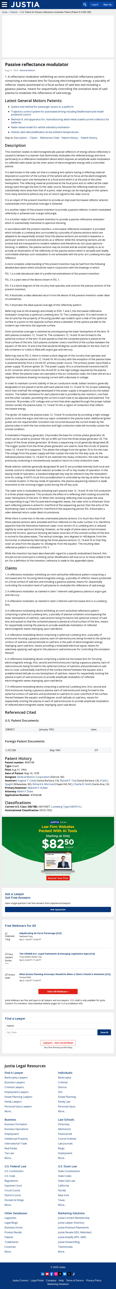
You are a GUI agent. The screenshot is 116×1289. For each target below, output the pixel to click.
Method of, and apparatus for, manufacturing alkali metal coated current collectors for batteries (60, 121)
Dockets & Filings (14, 1200)
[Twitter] (69, 1274)
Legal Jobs (10, 1218)
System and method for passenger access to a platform (42, 106)
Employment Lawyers (17, 1092)
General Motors (27, 70)
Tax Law (9, 1153)
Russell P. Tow (68, 780)
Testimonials (65, 1246)
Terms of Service (75, 1280)
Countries (10, 1246)
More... (8, 1111)
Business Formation (16, 1124)
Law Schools (66, 1119)
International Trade (16, 1143)
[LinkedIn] (43, 1274)
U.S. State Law (67, 1166)
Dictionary (64, 1124)
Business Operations (16, 1129)
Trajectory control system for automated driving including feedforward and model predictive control (57, 113)
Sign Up (107, 4)
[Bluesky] (64, 1274)
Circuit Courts (12, 1190)
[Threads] (60, 1274)
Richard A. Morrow (43, 784)
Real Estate (11, 1148)
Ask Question (58, 909)
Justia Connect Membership (73, 1218)
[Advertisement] (58, 36)
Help (61, 1280)
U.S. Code (10, 1176)
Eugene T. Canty (27, 780)
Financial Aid (65, 1134)
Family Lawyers (13, 1101)
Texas (61, 1200)
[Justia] (25, 4)
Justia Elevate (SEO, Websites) (74, 1232)
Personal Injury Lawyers (18, 1106)
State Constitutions (69, 1171)
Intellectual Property (16, 1138)
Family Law (64, 1101)
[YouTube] (47, 1274)
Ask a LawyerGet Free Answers (18, 896)
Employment (12, 1134)
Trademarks (11, 1242)
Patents (14, 12)
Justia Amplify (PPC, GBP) (72, 1237)
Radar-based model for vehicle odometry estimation (40, 127)
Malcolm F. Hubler (38, 787)
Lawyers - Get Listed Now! (58, 1042)
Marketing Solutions (71, 1213)
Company (51, 1280)
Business (10, 1119)
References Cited (49, 137)
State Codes (64, 1176)
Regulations (11, 1180)
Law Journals (65, 1143)
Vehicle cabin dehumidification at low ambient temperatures (45, 132)
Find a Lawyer (15, 1018)
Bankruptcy (64, 1077)
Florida (62, 1190)
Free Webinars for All (20, 926)
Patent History (69, 137)
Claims (33, 137)
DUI (60, 1092)
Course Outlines (67, 1138)
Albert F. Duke (25, 791)
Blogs (61, 1148)
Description (20, 137)
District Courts (13, 1195)
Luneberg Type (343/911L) (66, 806)
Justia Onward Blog (69, 1242)
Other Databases (16, 1213)
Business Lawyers (15, 1082)
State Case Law (66, 1180)
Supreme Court (13, 1185)
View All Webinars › (58, 991)
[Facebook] (51, 1274)
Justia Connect (20, 1280)
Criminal (62, 1082)
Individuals (65, 1072)
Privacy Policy (93, 1280)
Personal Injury (66, 1106)
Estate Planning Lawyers (18, 1096)
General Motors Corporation (33, 777)
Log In (95, 4)
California (63, 1185)
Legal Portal (37, 1280)
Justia (4, 12)
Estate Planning (67, 1096)
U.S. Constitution (14, 1171)
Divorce (62, 1087)
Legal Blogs (11, 1222)
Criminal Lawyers (14, 1087)
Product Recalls (13, 1232)
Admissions (64, 1129)
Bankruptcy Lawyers (16, 1077)
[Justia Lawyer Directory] (73, 1274)
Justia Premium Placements (73, 1227)
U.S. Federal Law (15, 1166)
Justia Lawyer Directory (71, 1222)
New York (63, 1195)
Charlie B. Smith (82, 784)
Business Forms (14, 1227)
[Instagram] (56, 1274)
